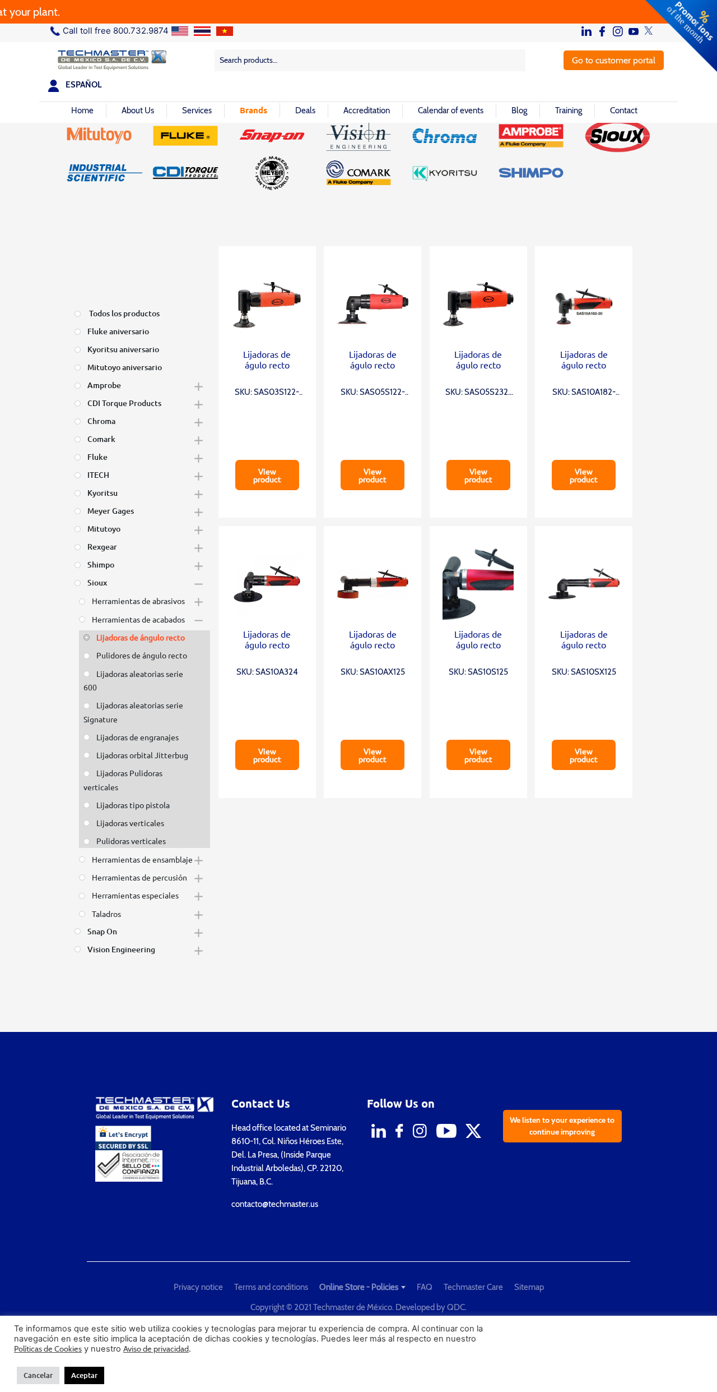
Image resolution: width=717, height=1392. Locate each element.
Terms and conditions (271, 1287)
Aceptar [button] (84, 1375)
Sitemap (529, 1287)
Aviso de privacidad (156, 1349)
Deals (305, 110)
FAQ (424, 1287)
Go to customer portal (613, 60)
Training (568, 110)
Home (82, 110)
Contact (623, 110)
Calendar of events (450, 110)
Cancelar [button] (38, 1375)
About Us (138, 110)
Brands (253, 110)
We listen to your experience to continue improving (562, 1126)
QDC (456, 1307)
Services (197, 110)
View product (267, 475)
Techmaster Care (473, 1287)
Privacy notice (198, 1287)
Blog (519, 110)
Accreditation (366, 110)
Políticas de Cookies (48, 1349)
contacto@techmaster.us (274, 1204)
